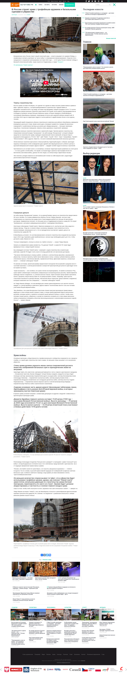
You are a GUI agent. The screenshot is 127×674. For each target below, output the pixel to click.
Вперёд (126, 669)
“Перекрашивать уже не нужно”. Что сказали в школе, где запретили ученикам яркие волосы (98, 67)
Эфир (68, 1)
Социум (14, 607)
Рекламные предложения (93, 654)
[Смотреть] (77, 15)
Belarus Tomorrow (54, 1)
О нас (103, 654)
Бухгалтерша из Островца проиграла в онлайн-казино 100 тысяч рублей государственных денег (100, 23)
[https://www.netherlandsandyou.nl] (27, 669)
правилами (83, 660)
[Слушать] (85, 178)
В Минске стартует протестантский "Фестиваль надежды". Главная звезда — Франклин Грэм (26, 587)
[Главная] (26, 5)
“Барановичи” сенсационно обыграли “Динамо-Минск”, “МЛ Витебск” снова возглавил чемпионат (89, 624)
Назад (1, 669)
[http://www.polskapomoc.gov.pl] (116, 669)
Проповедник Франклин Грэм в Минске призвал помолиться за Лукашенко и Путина (26, 593)
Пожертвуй (37, 654)
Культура (68, 607)
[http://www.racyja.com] (39, 669)
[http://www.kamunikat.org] (52, 669)
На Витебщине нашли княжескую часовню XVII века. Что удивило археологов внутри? (98, 284)
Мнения (61, 4)
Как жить (47, 4)
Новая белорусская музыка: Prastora (107, 635)
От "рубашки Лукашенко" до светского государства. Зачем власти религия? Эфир (68, 579)
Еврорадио (14, 14)
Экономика (51, 607)
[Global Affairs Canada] (69, 669)
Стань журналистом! (28, 654)
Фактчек (64, 1)
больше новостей (111, 38)
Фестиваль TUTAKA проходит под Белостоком (107, 630)
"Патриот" (60, 62)
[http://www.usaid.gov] (44, 670)
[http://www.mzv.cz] (59, 670)
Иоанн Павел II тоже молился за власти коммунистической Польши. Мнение (24, 599)
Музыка (103, 607)
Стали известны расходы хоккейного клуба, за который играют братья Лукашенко (89, 639)
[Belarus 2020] (10, 669)
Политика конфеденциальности (63, 662)
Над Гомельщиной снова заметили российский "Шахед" (98, 121)
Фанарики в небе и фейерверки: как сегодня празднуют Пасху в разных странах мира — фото (62, 593)
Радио (43, 654)
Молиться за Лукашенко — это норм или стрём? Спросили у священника (22, 578)
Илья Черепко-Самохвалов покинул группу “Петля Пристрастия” (107, 624)
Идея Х (60, 1)
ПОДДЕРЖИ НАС (70, 4)
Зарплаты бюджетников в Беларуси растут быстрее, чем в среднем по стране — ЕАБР (98, 147)
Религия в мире (47, 559)
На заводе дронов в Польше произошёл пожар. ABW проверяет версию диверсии (99, 28)
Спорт (84, 607)
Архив (53, 654)
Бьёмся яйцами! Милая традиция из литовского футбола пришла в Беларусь (61, 587)
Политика (33, 607)
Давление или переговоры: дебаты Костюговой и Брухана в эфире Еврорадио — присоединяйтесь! (97, 180)
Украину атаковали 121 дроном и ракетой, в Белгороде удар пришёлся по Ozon (97, 18)
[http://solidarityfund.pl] (104, 669)
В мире (28, 14)
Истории (54, 4)
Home (36, 4)
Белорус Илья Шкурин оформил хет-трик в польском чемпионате (88, 632)
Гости (49, 1)
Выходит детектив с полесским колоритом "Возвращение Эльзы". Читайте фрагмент (95, 233)
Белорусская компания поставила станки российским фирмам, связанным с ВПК (53, 641)
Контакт (83, 654)
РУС (109, 1)
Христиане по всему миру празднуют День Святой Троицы (45, 578)
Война (40, 4)
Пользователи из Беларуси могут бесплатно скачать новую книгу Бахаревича (71, 640)
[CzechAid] (82, 669)
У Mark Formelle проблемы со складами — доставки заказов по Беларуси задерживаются (99, 13)
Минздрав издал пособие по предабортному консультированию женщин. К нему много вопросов (97, 259)
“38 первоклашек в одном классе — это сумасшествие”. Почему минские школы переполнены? (96, 34)
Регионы (48, 654)
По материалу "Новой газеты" (23, 65)
